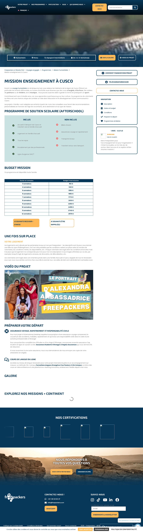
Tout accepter (85, 529)
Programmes (46, 70)
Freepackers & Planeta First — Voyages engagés (22, 70)
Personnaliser (101, 529)
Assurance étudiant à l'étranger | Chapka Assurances (56, 345)
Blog (64, 4)
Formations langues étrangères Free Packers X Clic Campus (59, 365)
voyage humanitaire (19, 88)
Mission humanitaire (61, 70)
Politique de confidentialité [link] (124, 529)
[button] (49, 294)
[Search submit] (135, 7)
